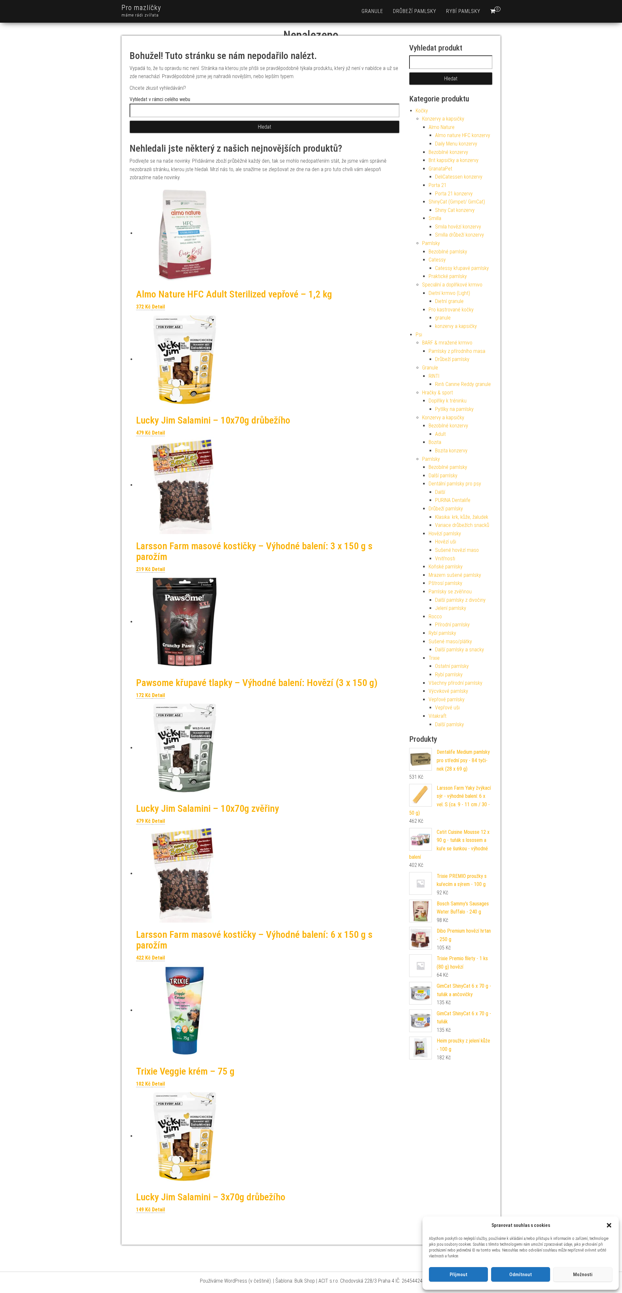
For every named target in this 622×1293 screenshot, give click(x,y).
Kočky (422, 111)
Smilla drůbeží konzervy (459, 235)
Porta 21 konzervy (454, 194)
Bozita (435, 442)
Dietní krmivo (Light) (449, 293)
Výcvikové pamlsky (448, 691)
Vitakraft (437, 716)
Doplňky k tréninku (447, 401)
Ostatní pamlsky (452, 666)
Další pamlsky (443, 475)
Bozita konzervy (451, 451)
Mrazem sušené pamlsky (455, 575)
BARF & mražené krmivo (447, 343)
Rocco (435, 616)
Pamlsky (431, 243)
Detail (158, 307)
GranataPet (440, 169)
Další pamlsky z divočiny (460, 600)
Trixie (434, 658)
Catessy (437, 260)
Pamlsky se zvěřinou (450, 591)
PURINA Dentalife (452, 500)
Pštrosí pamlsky (445, 583)
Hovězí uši (445, 542)
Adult (440, 434)
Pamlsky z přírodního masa (457, 351)
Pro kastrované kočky (451, 310)
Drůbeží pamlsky (414, 11)
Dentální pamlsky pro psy (455, 484)
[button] (609, 1225)
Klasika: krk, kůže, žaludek (461, 517)
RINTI (434, 376)
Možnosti (583, 1274)
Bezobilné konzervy (448, 152)
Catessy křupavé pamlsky (462, 268)
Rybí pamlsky (463, 11)
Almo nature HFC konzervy (462, 135)
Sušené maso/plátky (450, 641)
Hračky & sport (437, 393)
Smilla (435, 218)
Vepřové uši (447, 708)
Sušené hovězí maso (457, 550)
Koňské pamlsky (446, 567)
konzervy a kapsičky (456, 326)
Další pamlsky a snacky (459, 649)
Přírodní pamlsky (452, 625)
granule (372, 11)
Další (440, 492)
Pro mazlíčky (141, 8)
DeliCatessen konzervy (458, 177)
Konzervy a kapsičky (443, 119)
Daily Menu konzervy (456, 144)
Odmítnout (520, 1274)
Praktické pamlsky (448, 276)
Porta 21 (437, 185)
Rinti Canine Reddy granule (463, 384)
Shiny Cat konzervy (455, 210)
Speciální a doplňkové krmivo (452, 285)
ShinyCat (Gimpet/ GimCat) (457, 202)
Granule (430, 368)
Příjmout (458, 1274)
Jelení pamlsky (450, 608)
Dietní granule (449, 301)
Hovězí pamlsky (445, 533)
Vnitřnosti (445, 558)
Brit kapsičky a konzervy (453, 160)
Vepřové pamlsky (447, 699)
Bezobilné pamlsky (448, 252)
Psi (419, 335)
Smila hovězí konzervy (458, 227)
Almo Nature (442, 127)
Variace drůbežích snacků (462, 525)
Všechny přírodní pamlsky (455, 683)
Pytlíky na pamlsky (454, 409)
